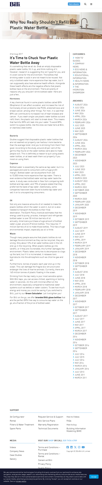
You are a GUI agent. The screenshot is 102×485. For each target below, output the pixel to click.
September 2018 (80, 267)
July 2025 (79, 125)
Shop (51, 440)
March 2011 (81, 377)
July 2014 (79, 359)
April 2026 (80, 116)
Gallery (13, 458)
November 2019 (79, 215)
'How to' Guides (78, 59)
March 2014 (81, 365)
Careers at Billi (45, 460)
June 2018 (80, 277)
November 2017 (79, 303)
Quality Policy (44, 467)
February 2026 (82, 122)
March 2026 (81, 119)
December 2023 (79, 156)
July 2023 (79, 166)
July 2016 (79, 353)
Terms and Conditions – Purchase (49, 448)
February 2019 (82, 245)
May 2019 (79, 236)
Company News (78, 65)
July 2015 (79, 356)
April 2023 (80, 175)
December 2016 (79, 335)
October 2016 (82, 345)
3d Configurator (17, 416)
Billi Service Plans (46, 420)
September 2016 (80, 349)
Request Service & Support (50, 416)
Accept (93, 476)
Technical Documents (48, 428)
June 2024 (80, 142)
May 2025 (79, 131)
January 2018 (82, 292)
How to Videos (73, 416)
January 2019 (82, 248)
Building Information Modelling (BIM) (76, 429)
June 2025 (80, 128)
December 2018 (79, 253)
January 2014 (82, 368)
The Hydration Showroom (78, 89)
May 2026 (79, 113)
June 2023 (80, 169)
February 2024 (82, 151)
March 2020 (81, 198)
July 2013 (79, 371)
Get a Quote (74, 4)
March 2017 (81, 330)
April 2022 (80, 184)
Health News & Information (81, 82)
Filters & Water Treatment (22, 424)
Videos (13, 447)
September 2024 (80, 135)
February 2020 (82, 201)
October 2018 (82, 263)
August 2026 (81, 104)
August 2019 (81, 227)
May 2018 (79, 280)
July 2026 (79, 107)
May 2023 (79, 172)
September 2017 (80, 311)
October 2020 (82, 189)
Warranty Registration (48, 424)
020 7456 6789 (70, 440)
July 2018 (79, 274)
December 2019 (79, 209)
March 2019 (81, 242)
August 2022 (81, 180)
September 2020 (80, 194)
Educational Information (81, 76)
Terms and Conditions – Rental (49, 455)
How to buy (72, 424)
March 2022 (81, 186)
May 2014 (79, 362)
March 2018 (81, 286)
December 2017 (79, 297)
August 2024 (81, 139)
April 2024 (80, 145)
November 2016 (79, 341)
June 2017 (80, 321)
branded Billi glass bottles (48, 297)
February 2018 (82, 289)
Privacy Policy (44, 463)
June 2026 (80, 110)
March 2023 (81, 178)
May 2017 (79, 324)
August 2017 (81, 315)
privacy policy (21, 481)
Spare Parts (15, 428)
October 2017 (82, 307)
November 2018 (79, 259)
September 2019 (80, 223)
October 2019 (82, 219)
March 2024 (81, 148)
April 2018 (80, 283)
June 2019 (80, 233)
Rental (13, 420)
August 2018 (81, 271)
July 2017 (79, 318)
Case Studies (16, 454)
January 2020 (82, 204)
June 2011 (80, 374)
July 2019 (79, 230)
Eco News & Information (80, 71)
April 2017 (80, 327)
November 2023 (79, 162)
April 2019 (80, 239)
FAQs (69, 420)
